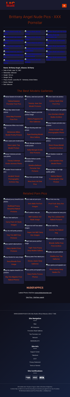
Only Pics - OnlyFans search (35, 297)
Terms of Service (35, 365)
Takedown (35, 355)
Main (35, 324)
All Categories (35, 327)
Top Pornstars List (35, 334)
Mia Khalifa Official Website (39, 314)
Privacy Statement (35, 362)
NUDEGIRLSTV (35, 341)
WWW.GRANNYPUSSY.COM (22, 314)
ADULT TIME (52, 314)
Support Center (35, 352)
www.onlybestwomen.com (43, 293)
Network (35, 337)
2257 (35, 359)
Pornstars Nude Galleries (35, 331)
